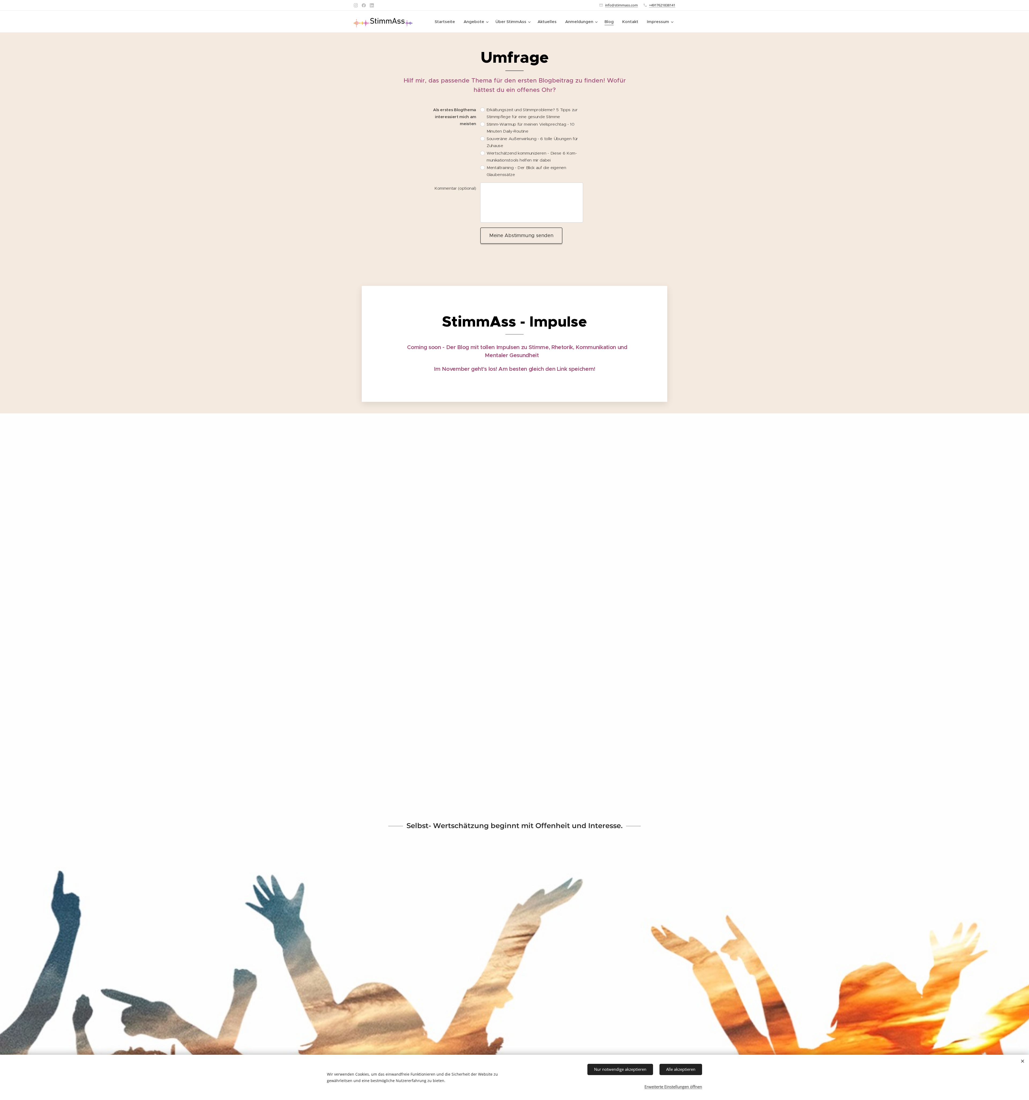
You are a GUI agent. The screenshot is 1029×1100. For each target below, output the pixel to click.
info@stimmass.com (621, 5)
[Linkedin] (371, 5)
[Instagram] (355, 5)
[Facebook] (363, 5)
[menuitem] (446, 21)
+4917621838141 (662, 5)
